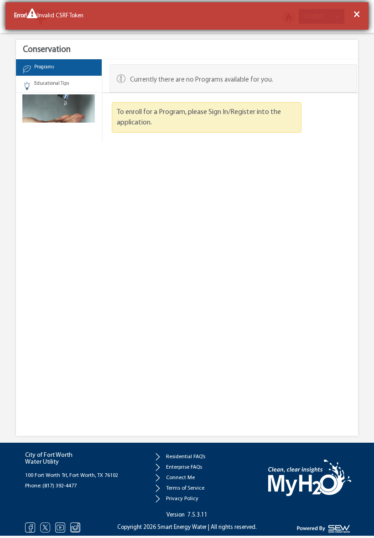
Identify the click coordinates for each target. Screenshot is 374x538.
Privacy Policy (182, 499)
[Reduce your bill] (58, 107)
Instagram (75, 527)
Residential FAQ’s (185, 457)
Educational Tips (51, 83)
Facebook (30, 527)
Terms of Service (185, 488)
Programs (44, 67)
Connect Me (180, 478)
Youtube (60, 527)
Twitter (45, 527)
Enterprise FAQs (184, 467)
